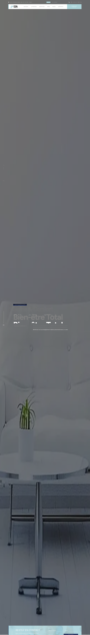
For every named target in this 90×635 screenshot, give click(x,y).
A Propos (34, 6)
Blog (54, 6)
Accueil (26, 6)
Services (42, 6)
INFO (48, 6)
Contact (60, 6)
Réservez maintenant (20, 328)
